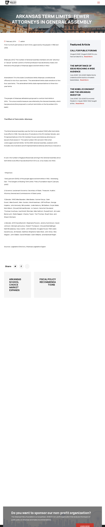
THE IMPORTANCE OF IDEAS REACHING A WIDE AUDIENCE (82, 68)
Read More (88, 56)
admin (22, 41)
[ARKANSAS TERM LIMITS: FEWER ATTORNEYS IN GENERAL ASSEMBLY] (15, 266)
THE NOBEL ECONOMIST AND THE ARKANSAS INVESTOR (82, 92)
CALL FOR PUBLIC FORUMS (83, 50)
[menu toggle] (98, 2)
